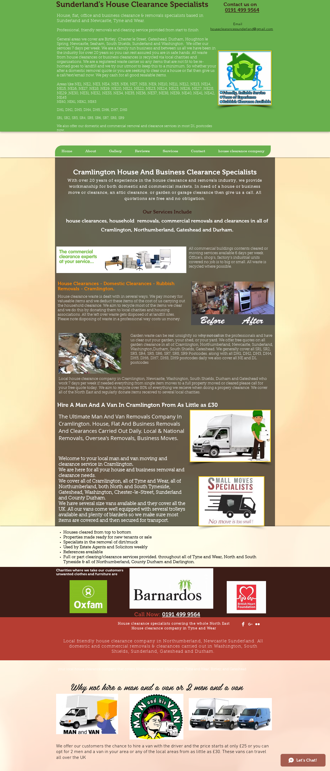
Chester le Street (132, 39)
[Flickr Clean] (257, 624)
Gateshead (157, 39)
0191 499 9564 (242, 10)
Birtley (110, 39)
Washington (172, 44)
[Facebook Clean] (243, 624)
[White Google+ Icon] (250, 624)
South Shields (118, 44)
